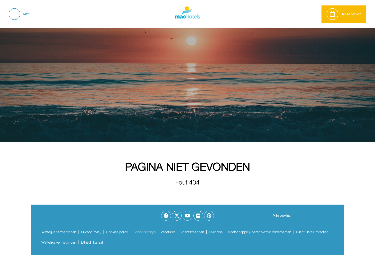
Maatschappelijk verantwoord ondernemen (259, 232)
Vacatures (168, 232)
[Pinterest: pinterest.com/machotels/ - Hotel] (209, 216)
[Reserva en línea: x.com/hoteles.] (177, 216)
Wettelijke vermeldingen (58, 232)
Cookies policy (117, 232)
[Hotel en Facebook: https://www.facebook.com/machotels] (166, 216)
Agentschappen (192, 232)
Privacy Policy (91, 232)
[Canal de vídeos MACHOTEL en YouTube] (187, 216)
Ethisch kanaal (92, 242)
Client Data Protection (312, 232)
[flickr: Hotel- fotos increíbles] (198, 216)
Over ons (216, 232)
